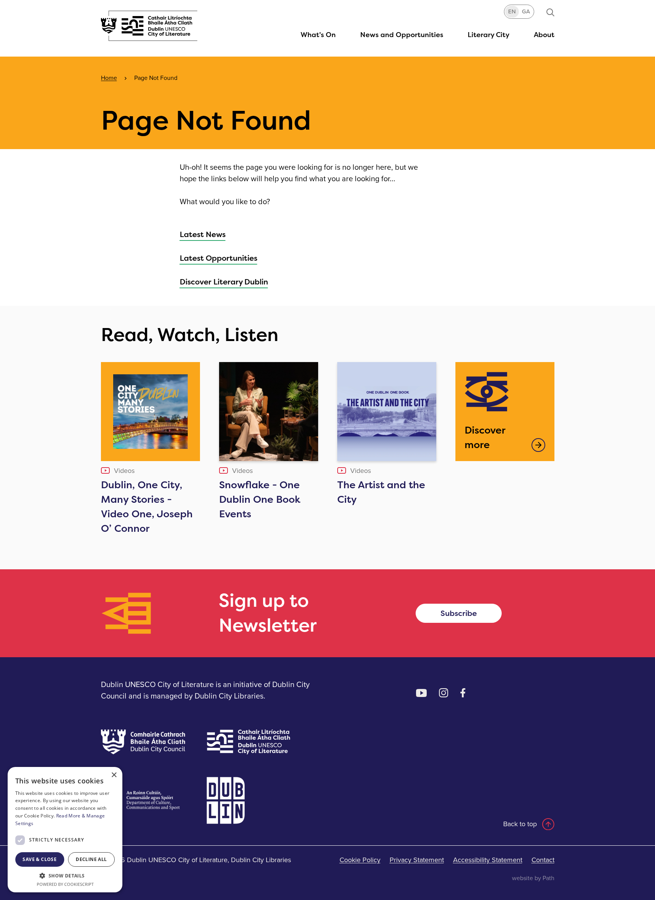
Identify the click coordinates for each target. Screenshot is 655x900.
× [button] (114, 775)
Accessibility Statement (487, 860)
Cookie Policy (360, 860)
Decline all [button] (91, 859)
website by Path (533, 878)
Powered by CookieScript (65, 884)
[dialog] (65, 829)
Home (109, 77)
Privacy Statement (417, 860)
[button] (488, 34)
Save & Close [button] (40, 859)
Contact (542, 860)
